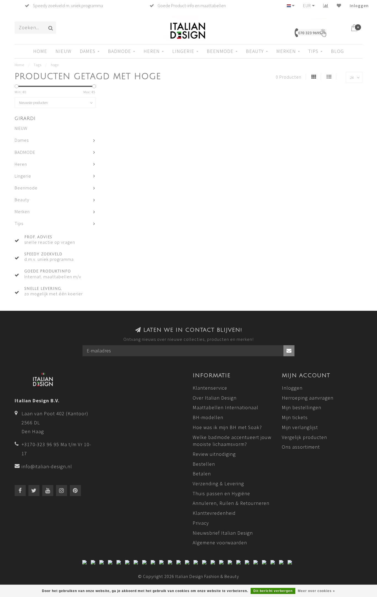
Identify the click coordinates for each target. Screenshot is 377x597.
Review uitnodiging (214, 454)
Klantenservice (210, 388)
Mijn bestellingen (301, 407)
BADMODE (119, 51)
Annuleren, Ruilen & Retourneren (231, 503)
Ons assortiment (301, 447)
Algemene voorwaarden (220, 542)
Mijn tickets (295, 417)
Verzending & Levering (218, 483)
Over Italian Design (215, 398)
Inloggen (359, 5)
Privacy (201, 523)
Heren (152, 51)
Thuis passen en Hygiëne (221, 493)
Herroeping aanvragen (307, 398)
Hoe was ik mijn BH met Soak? (227, 427)
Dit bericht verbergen (273, 591)
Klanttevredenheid (214, 513)
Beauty (255, 51)
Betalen (202, 473)
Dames (87, 51)
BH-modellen (208, 417)
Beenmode (220, 51)
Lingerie (183, 51)
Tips (313, 51)
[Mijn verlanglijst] (339, 5)
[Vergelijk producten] (325, 5)
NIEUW (63, 51)
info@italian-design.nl (47, 466)
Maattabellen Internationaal (225, 407)
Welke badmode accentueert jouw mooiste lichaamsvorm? (232, 441)
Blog (337, 51)
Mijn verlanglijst (300, 427)
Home (40, 51)
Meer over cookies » (316, 591)
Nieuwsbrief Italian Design (223, 533)
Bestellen (204, 464)
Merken (286, 51)
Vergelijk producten (304, 437)
